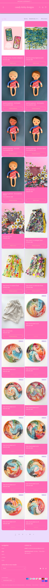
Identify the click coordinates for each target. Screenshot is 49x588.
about (3, 554)
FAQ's (3, 560)
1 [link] (15, 534)
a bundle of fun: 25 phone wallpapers (13, 57)
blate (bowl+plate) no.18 (32, 483)
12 (29, 534)
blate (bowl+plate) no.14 (32, 407)
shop (3, 551)
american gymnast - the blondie (11, 103)
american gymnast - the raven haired (36, 148)
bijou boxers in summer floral (11, 285)
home (3, 548)
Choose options (13, 108)
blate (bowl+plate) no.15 (9, 445)
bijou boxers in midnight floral (34, 240)
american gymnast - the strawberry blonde (12, 194)
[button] (3, 7)
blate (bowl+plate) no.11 (9, 369)
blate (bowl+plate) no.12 (32, 369)
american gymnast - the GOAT (11, 148)
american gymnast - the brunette (35, 103)
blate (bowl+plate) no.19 (9, 521)
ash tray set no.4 (7, 236)
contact (3, 557)
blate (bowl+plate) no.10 (32, 323)
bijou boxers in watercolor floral (34, 285)
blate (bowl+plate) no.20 (32, 522)
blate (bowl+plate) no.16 (32, 446)
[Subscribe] (24, 568)
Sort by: (26, 18)
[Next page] (33, 534)
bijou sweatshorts (7, 330)
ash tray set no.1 (30, 189)
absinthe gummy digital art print (35, 57)
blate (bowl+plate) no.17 (9, 484)
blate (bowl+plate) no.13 (9, 406)
